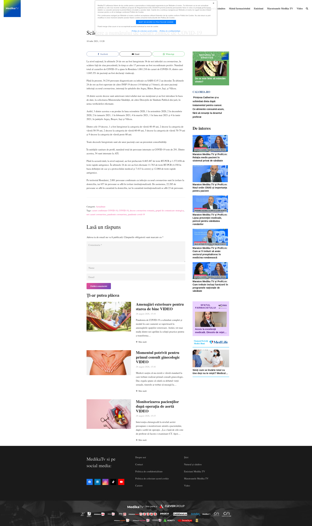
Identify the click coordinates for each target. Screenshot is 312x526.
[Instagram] (105, 482)
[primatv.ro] (83, 514)
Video (187, 485)
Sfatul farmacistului (205, 306)
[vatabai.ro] (197, 520)
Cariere (139, 485)
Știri (186, 457)
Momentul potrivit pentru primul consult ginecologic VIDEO (158, 357)
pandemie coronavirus (117, 214)
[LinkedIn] (97, 482)
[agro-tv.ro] (170, 520)
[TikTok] (113, 482)
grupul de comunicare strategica (170, 210)
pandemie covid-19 (136, 214)
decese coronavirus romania (142, 210)
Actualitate (100, 206)
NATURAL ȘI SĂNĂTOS (207, 56)
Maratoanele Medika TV (196, 478)
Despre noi (140, 457)
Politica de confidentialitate (149, 471)
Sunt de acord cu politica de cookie (156, 22)
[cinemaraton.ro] (217, 514)
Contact (139, 464)
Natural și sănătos (193, 464)
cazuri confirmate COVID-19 (105, 210)
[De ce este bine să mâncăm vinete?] (211, 68)
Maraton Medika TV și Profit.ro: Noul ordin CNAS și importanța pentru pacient (210, 187)
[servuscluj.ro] (185, 520)
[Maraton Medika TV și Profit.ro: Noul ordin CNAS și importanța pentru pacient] (210, 173)
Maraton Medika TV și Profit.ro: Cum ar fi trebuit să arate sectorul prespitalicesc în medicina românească (210, 253)
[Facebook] (90, 482)
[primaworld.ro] (157, 520)
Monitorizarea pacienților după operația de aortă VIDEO (157, 406)
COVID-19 (124, 210)
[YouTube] (121, 482)
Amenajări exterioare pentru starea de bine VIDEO (160, 306)
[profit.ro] (165, 514)
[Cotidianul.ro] (181, 514)
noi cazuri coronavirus (96, 214)
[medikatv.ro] (207, 514)
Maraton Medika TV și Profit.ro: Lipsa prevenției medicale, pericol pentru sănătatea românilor (210, 219)
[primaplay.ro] (123, 514)
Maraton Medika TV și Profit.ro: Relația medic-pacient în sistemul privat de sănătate (210, 157)
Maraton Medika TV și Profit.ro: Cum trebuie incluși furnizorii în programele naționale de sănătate (210, 286)
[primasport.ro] (143, 514)
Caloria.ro (201, 92)
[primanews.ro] (112, 514)
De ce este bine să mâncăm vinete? (210, 80)
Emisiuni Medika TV (194, 471)
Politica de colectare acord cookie (152, 478)
